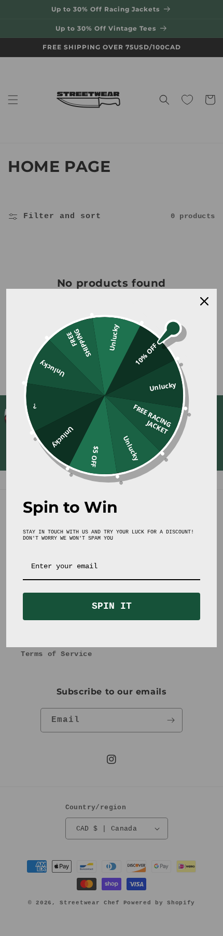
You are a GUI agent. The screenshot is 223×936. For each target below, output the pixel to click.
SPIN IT (112, 606)
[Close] (204, 301)
